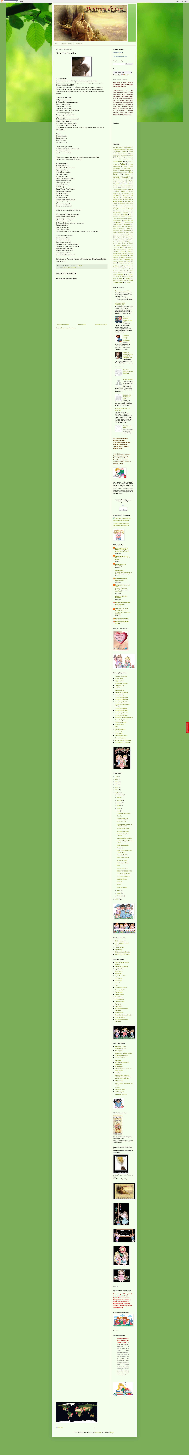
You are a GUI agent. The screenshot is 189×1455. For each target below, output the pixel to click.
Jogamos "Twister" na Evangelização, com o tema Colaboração (122, 589)
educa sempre (119, 570)
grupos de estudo (117, 220)
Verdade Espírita (119, 1092)
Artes (131, 155)
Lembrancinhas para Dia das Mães (124, 841)
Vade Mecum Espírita (121, 987)
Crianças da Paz (119, 685)
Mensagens (79, 44)
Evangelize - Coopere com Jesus (124, 717)
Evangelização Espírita (121, 697)
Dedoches (115, 187)
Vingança (115, 280)
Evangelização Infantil (121, 710)
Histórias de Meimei (120, 722)
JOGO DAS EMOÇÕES (123, 876)
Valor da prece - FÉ (122, 868)
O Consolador (119, 992)
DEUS (131, 189)
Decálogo (128, 186)
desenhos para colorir (121, 189)
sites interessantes (118, 274)
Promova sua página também (120, 56)
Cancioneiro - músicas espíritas (123, 1053)
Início (56, 44)
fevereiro (119, 896)
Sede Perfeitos (119, 273)
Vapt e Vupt (118, 980)
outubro (119, 797)
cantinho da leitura (125, 170)
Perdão (122, 257)
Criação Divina (117, 184)
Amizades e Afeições (120, 151)
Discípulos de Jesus (117, 199)
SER (130, 272)
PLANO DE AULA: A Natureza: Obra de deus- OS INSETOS (122, 612)
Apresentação (124, 155)
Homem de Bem (129, 222)
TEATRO (73, 267)
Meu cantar (118, 1060)
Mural (125, 243)
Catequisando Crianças (121, 683)
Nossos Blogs (119, 566)
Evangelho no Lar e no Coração (123, 209)
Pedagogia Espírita (120, 990)
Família (125, 214)
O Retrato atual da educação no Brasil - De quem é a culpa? (123, 573)
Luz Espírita (118, 978)
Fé (130, 214)
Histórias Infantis (67, 44)
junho (119, 808)
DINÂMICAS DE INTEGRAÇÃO (120, 304)
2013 (117, 784)
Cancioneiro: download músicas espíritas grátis (127, 319)
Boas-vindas (127, 168)
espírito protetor (127, 205)
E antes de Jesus (119, 580)
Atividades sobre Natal (127, 427)
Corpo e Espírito (120, 182)
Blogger (112, 1432)
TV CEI (117, 1087)
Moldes (119, 243)
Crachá (129, 182)
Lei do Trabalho (119, 236)
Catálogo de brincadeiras (123, 813)
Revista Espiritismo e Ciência (123, 1015)
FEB (116, 985)
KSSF (116, 727)
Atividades (118, 161)
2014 (117, 782)
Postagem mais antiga (101, 324)
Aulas (122, 163)
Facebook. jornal (117, 214)
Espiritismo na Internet (121, 692)
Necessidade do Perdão (123, 828)
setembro (119, 800)
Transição (124, 276)
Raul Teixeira (118, 997)
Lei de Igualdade (128, 234)
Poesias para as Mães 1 (123, 863)
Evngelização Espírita (120, 213)
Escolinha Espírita (120, 564)
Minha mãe (120, 848)
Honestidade (118, 224)
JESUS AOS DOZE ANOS (124, 871)
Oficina (117, 251)
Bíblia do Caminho (120, 941)
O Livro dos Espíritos (120, 249)
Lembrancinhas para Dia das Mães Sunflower (124, 825)
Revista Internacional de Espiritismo (121, 1009)
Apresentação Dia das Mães (124, 838)
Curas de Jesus (127, 184)
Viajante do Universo (121, 1094)
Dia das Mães (66, 267)
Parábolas (124, 255)
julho (118, 806)
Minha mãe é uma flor (123, 845)
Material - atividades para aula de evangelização (122, 1306)
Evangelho (126, 207)
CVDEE (117, 688)
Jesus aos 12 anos (117, 230)
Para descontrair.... (120, 604)
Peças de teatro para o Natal (122, 291)
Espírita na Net (119, 969)
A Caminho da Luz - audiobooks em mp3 (120, 1047)
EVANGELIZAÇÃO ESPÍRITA (121, 597)
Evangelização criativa (122, 619)
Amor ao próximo (123, 153)
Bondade (115, 170)
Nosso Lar (130, 247)
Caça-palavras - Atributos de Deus (127, 396)
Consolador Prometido (119, 180)
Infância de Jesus (126, 226)
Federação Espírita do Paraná (123, 720)
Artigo (119, 157)
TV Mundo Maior (120, 1089)
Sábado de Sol (119, 1081)
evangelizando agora (121, 579)
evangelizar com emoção (123, 210)
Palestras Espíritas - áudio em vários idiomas (123, 1069)
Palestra (129, 251)
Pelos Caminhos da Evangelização (120, 730)
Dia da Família (125, 193)
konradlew (98, 1432)
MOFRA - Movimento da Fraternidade (122, 1063)
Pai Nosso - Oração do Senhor (123, 834)
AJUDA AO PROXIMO (123, 874)
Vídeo (120, 278)
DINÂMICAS (126, 197)
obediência (130, 249)
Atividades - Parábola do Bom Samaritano (128, 371)
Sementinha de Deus (120, 738)
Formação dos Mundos (119, 216)
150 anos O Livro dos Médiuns (122, 147)
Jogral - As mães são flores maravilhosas (124, 851)
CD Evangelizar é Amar (121, 1055)
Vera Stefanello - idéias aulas (123, 740)
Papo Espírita (118, 1006)
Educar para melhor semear (126, 203)
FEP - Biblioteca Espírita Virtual (122, 944)
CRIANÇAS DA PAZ (121, 609)
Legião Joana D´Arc (120, 976)
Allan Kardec (130, 149)
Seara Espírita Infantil (121, 735)
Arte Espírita (118, 1051)
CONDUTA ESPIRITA (121, 178)
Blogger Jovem (119, 681)
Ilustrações (127, 224)
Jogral (114, 232)
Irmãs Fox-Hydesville (118, 228)
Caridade (115, 172)
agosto (119, 803)
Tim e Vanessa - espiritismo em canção (123, 1084)
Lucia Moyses (118, 238)
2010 (117, 792)
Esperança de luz (119, 690)
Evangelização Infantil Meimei (122, 622)
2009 (117, 899)
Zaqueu (128, 282)
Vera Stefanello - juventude (122, 742)
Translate (126, 75)
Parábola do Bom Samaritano (120, 253)
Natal (121, 247)
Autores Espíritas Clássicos (122, 954)
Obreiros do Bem (120, 1001)
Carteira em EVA (121, 821)
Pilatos (114, 259)
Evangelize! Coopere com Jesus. (122, 586)
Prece (118, 865)
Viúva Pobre (123, 280)
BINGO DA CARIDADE (122, 551)
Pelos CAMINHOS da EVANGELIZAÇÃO (121, 549)
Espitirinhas (116, 207)
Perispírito (128, 257)
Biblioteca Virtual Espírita (122, 952)
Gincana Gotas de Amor (119, 218)
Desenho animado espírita (126, 187)
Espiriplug (118, 1004)
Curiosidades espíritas (118, 185)
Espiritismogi (118, 950)
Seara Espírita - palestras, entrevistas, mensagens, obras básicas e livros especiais (123, 1076)
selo (126, 272)
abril (118, 890)
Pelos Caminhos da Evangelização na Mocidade (121, 1303)
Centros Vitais (123, 172)
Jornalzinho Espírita (118, 52)
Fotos (129, 216)
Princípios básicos (123, 263)
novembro (120, 795)
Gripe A (129, 218)
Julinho (127, 232)
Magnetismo (118, 973)
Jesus (128, 228)
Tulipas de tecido (127, 379)
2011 (117, 790)
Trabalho (117, 276)
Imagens (115, 226)
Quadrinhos (116, 267)
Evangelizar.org (119, 695)
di (119, 193)
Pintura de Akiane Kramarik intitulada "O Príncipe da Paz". (128, 355)
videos (128, 278)
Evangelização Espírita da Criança (122, 705)
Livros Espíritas (119, 947)
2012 (117, 787)
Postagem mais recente (63, 324)
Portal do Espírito (120, 1017)
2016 (117, 776)
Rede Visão (118, 1073)
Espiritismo (117, 205)
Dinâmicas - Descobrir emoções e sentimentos (126, 338)
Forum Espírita (119, 1013)
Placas (120, 259)
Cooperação (130, 180)
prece (114, 263)
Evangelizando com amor (122, 602)
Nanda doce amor (120, 983)
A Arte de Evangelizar (121, 676)
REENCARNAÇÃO (122, 819)
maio (118, 811)
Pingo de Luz (118, 733)
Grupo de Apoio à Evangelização (123, 1294)
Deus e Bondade (120, 191)
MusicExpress (119, 1066)
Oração (123, 251)
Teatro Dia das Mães (122, 855)
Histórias (118, 222)
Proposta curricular (125, 265)
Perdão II (119, 882)
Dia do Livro (125, 195)
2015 (117, 779)
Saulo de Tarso (129, 270)
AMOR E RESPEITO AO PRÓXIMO (122, 409)
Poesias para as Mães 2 (123, 860)
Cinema (127, 174)
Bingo (125, 166)
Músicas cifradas (121, 245)
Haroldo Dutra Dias (128, 220)
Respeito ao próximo (118, 270)
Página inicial (82, 324)
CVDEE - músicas (120, 1058)
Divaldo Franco (119, 994)
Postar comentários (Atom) (68, 328)
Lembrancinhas (129, 236)
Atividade (125, 159)
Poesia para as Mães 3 (123, 857)
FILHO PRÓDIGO (122, 879)
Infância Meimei (119, 724)
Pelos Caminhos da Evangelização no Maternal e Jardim (121, 1300)
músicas (131, 243)
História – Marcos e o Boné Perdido (122, 558)
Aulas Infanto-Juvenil (121, 556)
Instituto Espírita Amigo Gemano (122, 963)
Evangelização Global (121, 708)
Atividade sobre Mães (123, 831)
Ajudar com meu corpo (119, 149)
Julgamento (120, 232)
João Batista (127, 230)
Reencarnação (127, 269)
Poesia (128, 261)
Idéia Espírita (118, 971)
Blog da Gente (119, 678)
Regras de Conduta (122, 887)
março (119, 893)
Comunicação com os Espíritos (121, 176)
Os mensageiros (119, 999)
